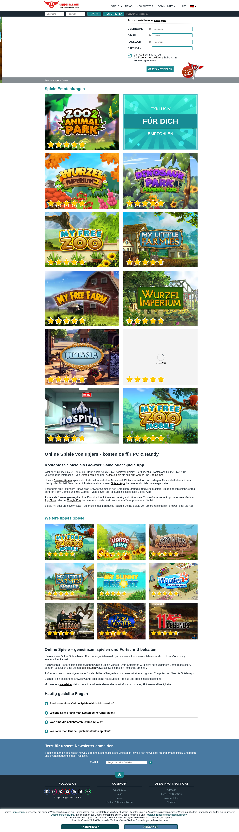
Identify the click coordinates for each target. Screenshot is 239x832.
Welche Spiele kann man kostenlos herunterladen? (82, 712)
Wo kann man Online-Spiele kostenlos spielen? (80, 731)
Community (165, 6)
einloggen (160, 20)
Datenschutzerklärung (151, 57)
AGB (141, 54)
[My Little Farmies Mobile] (69, 581)
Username (135, 28)
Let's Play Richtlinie (171, 794)
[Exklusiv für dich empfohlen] (160, 122)
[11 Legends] (173, 621)
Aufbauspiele (113, 475)
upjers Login (88, 667)
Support (171, 802)
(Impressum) (19, 812)
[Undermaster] (121, 621)
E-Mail (132, 35)
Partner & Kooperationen (119, 802)
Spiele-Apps (118, 483)
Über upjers (119, 789)
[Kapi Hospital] (82, 416)
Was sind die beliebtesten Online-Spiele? (76, 722)
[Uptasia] (82, 357)
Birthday (134, 48)
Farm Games (136, 475)
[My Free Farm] (82, 298)
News (129, 6)
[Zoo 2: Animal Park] (1, 49)
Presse (119, 798)
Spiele (116, 6)
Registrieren (113, 14)
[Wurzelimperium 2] (82, 181)
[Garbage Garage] (69, 621)
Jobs (119, 794)
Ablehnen (150, 826)
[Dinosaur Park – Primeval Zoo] (160, 181)
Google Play (74, 500)
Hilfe (183, 6)
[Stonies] (173, 542)
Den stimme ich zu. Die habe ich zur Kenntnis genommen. (155, 57)
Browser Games (63, 480)
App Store (50, 500)
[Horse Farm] (121, 542)
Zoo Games (156, 475)
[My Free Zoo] (82, 239)
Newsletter (145, 6)
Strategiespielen (90, 475)
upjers (62, 5)
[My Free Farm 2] (160, 357)
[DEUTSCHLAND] (193, 6)
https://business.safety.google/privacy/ (167, 814)
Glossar (171, 789)
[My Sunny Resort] (121, 581)
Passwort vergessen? (137, 14)
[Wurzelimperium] (160, 298)
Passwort (135, 41)
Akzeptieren (90, 826)
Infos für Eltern (171, 798)
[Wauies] (173, 581)
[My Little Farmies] (160, 239)
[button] (119, 775)
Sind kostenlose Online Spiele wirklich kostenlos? (82, 703)
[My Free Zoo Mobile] (160, 416)
